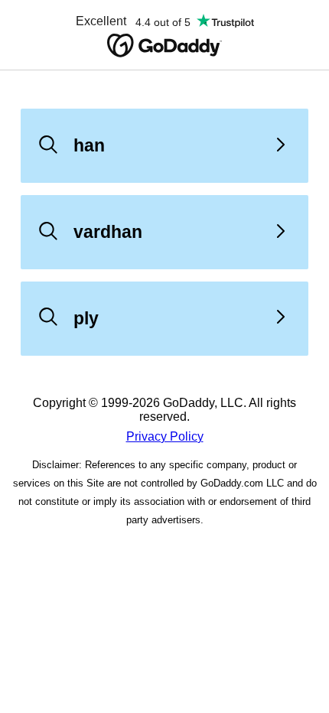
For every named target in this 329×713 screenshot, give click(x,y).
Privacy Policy (165, 436)
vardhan (107, 232)
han (89, 145)
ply (86, 318)
